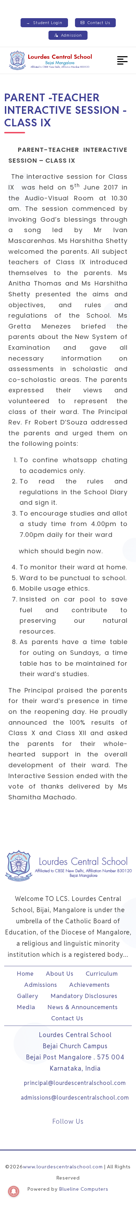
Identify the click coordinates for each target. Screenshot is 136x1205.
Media (26, 1007)
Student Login (44, 22)
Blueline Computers (83, 1189)
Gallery (27, 996)
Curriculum (102, 973)
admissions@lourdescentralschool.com (75, 1097)
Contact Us (99, 22)
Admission (71, 35)
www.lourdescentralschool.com (63, 1166)
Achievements (89, 985)
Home (25, 973)
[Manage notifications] (13, 1191)
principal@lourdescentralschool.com (75, 1083)
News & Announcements (82, 1007)
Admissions (40, 985)
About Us (60, 973)
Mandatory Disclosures (84, 996)
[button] (122, 60)
